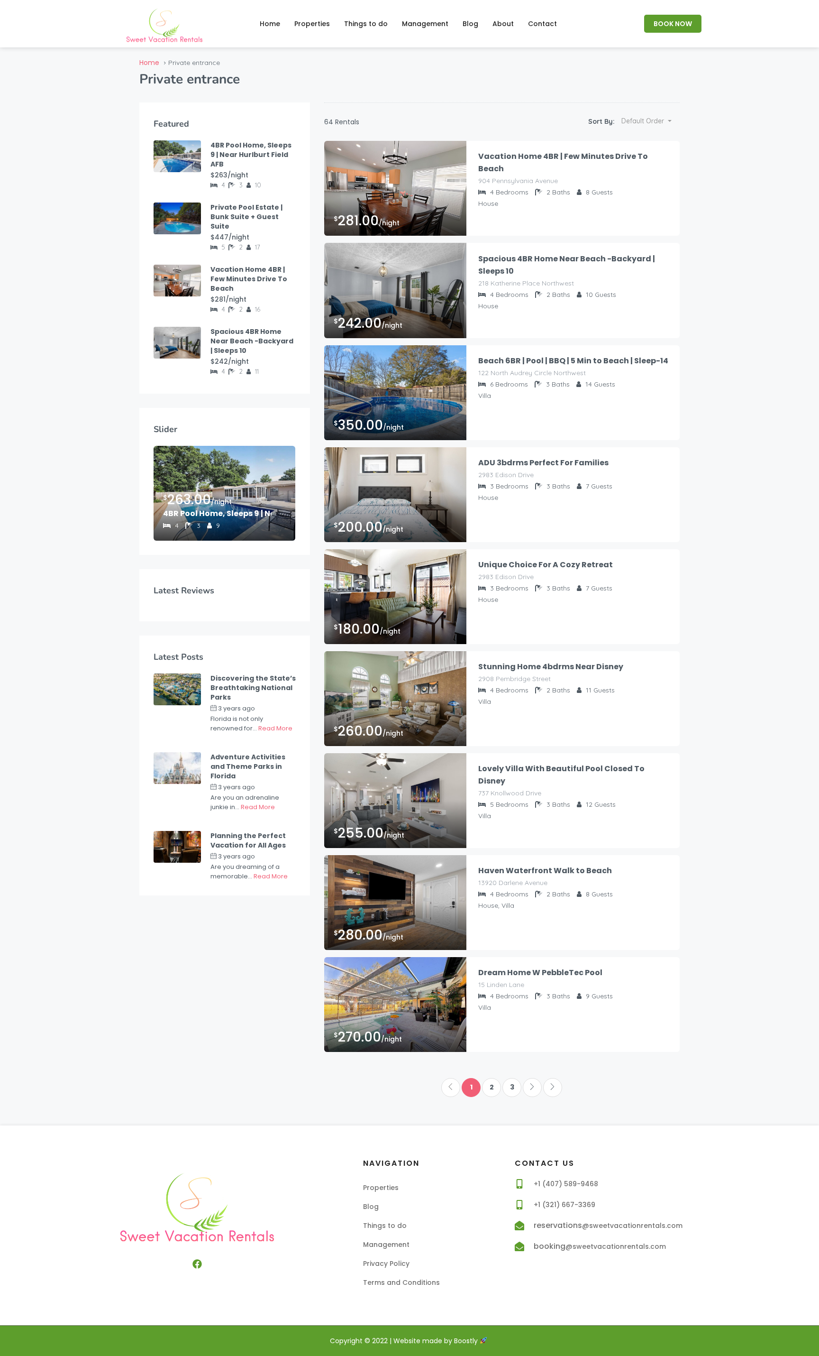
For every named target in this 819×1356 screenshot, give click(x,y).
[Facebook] (197, 1264)
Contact (542, 23)
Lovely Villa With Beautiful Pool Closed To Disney (561, 774)
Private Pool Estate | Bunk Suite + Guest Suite (246, 217)
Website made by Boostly (436, 1341)
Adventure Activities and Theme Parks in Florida (247, 766)
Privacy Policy (386, 1263)
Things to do (366, 23)
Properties (312, 23)
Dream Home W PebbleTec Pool (540, 972)
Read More (275, 728)
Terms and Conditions (401, 1282)
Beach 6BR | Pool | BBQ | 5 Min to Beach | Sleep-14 (573, 360)
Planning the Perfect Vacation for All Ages (248, 840)
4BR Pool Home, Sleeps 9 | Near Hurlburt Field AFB (250, 154)
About (503, 23)
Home (270, 23)
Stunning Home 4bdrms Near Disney (550, 666)
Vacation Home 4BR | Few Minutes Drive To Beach (563, 162)
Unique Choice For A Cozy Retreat (545, 564)
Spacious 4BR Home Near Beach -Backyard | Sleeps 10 (566, 265)
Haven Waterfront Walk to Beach (545, 870)
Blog (470, 23)
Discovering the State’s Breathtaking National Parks (253, 687)
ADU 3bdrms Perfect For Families (543, 462)
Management (425, 23)
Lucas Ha (279, 708)
